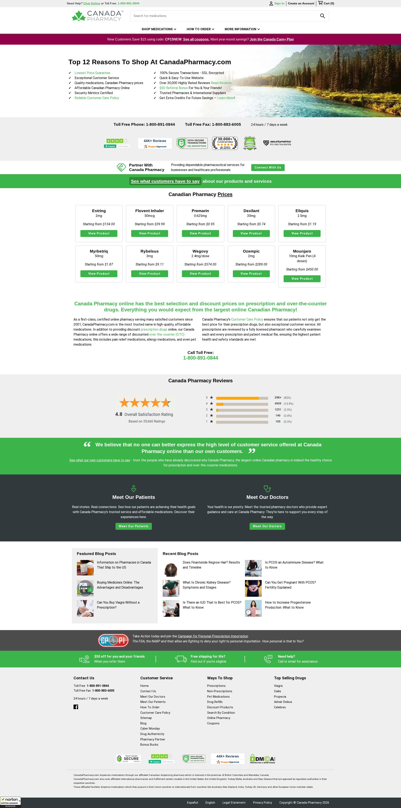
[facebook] (76, 706)
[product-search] (322, 15)
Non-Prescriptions (219, 691)
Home (144, 686)
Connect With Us (268, 167)
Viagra (278, 686)
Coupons (213, 723)
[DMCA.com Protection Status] (250, 143)
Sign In (279, 3)
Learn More (225, 98)
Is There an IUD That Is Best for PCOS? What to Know (212, 604)
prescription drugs (154, 329)
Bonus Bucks (149, 744)
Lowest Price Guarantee (92, 73)
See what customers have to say (165, 181)
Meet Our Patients (133, 526)
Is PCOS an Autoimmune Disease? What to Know (294, 564)
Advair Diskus (283, 702)
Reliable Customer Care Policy (97, 98)
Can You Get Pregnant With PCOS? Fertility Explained (290, 584)
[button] (10, 802)
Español (192, 802)
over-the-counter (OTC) (166, 334)
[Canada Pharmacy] (97, 16)
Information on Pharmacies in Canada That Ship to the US (124, 564)
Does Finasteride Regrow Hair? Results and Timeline (211, 564)
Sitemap (146, 718)
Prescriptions (216, 686)
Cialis (277, 691)
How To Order (150, 707)
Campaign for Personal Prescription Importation (213, 636)
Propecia (280, 697)
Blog (143, 723)
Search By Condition (221, 713)
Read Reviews (221, 83)
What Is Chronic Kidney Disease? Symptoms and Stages (207, 584)
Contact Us (148, 691)
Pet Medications (218, 697)
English (210, 802)
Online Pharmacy (218, 718)
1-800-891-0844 (160, 124)
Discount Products (220, 707)
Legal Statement (234, 802)
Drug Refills (215, 702)
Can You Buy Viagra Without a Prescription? (118, 604)
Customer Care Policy (247, 319)
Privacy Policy (262, 802)
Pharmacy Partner (152, 739)
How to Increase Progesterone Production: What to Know (288, 604)
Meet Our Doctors (267, 526)
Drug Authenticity (152, 734)
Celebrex (280, 707)
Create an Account (301, 3)
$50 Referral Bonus (174, 88)
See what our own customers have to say (99, 460)
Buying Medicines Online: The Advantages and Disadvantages (120, 584)
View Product (99, 233)
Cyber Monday (150, 728)
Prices (225, 194)
